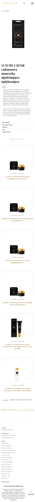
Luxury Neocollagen (7, 462)
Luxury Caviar (5, 455)
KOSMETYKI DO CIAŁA (7, 438)
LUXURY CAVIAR (17, 173)
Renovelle (4, 478)
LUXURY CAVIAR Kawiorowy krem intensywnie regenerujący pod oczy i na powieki (17, 347)
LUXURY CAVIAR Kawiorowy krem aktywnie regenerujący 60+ (17, 220)
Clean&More (5, 443)
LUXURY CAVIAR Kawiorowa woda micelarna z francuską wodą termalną (17, 389)
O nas (3, 428)
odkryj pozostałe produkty (21, 400)
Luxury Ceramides (6, 457)
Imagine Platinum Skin (8, 453)
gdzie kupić (6, 132)
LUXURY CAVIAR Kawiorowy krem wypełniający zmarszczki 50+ (17, 178)
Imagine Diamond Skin (8, 450)
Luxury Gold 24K (6, 459)
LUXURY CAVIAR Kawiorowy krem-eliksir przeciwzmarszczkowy (17, 304)
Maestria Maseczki (7, 466)
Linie (3, 441)
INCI (3, 129)
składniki (5, 122)
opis (4, 87)
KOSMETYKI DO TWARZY (8, 435)
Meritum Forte (5, 474)
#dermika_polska (17, 410)
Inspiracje (5, 482)
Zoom (6, 11)
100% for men (5, 476)
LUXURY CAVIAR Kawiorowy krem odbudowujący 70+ (17, 262)
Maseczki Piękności (7, 471)
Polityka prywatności (7, 430)
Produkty (5, 433)
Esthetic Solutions (6, 448)
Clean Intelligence (6, 446)
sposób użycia (7, 125)
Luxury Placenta (6, 464)
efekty (4, 127)
